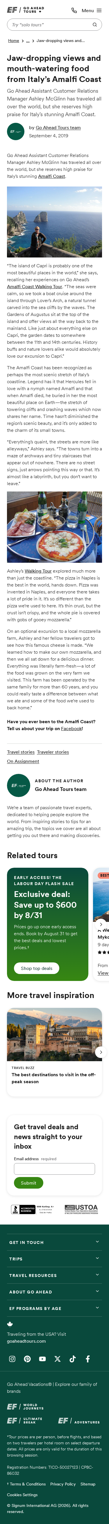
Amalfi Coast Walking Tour (34, 286)
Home (13, 40)
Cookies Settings (22, 1495)
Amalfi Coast (51, 176)
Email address (35, 1159)
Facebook (71, 728)
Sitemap (88, 1484)
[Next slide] (101, 924)
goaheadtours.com (26, 1341)
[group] (47, 924)
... (28, 40)
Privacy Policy (63, 1484)
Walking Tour (38, 571)
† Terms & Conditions (26, 1484)
